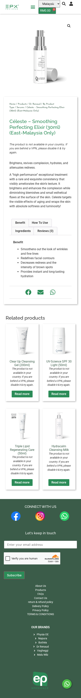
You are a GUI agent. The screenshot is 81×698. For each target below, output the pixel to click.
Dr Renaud (34, 104)
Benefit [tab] (20, 222)
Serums (20, 107)
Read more (22, 394)
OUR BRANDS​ (40, 627)
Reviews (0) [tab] (45, 231)
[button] (33, 7)
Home (12, 104)
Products (22, 104)
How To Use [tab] (40, 222)
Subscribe (14, 575)
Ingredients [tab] (23, 231)
